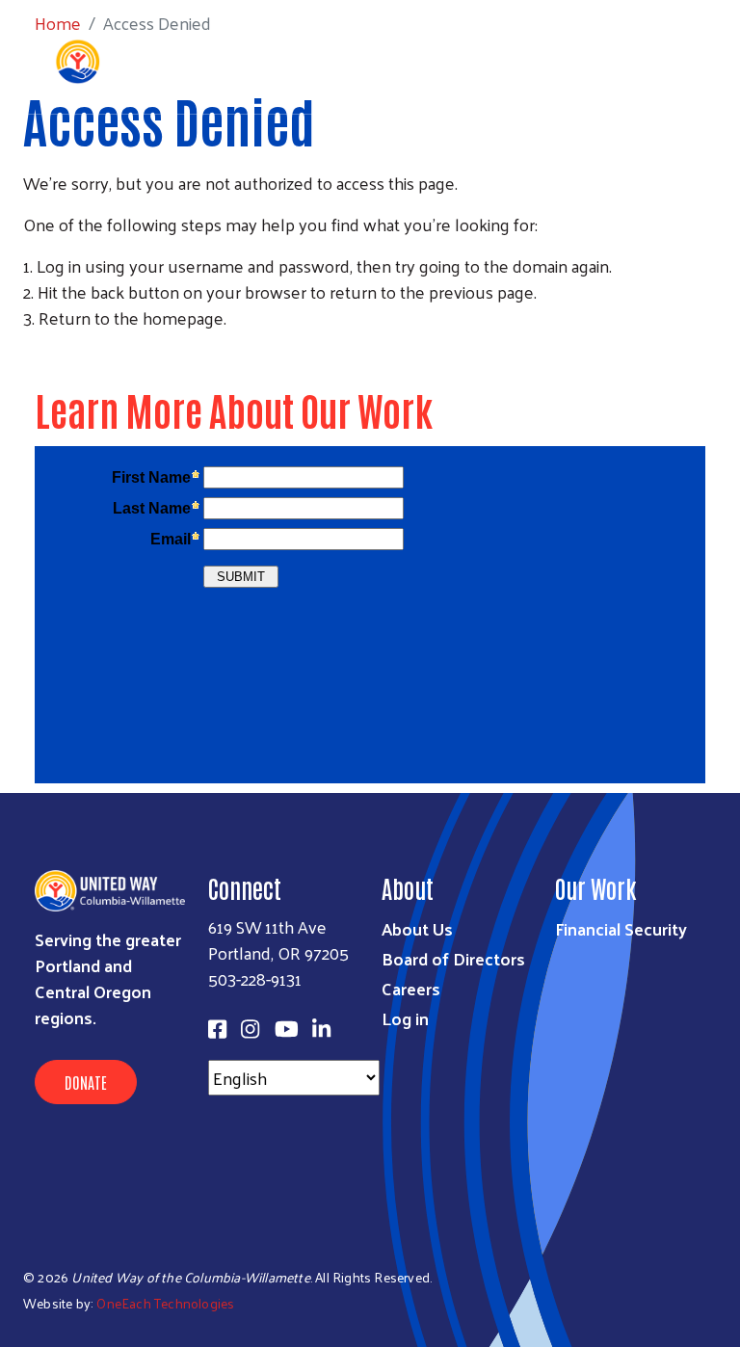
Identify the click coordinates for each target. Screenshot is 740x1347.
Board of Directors (453, 958)
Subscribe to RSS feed (31, 353)
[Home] (145, 62)
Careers (411, 988)
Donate (86, 1082)
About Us (417, 928)
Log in (405, 1018)
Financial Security (621, 928)
